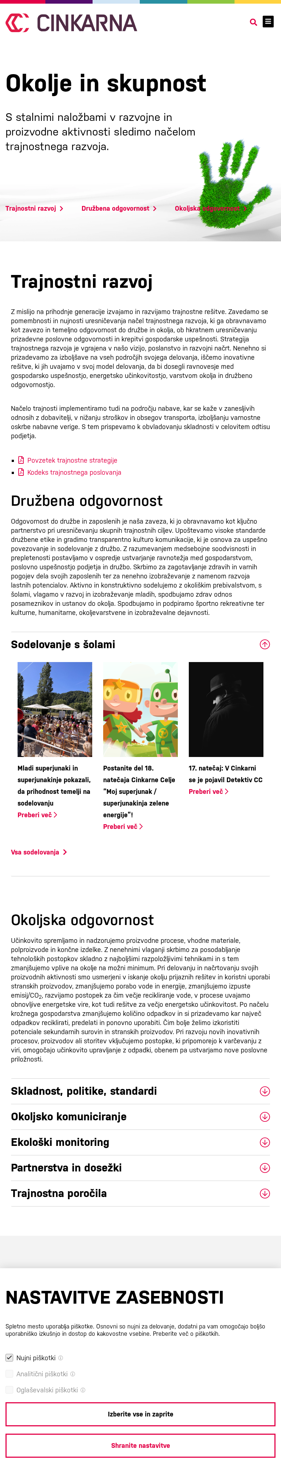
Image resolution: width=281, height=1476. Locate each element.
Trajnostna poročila (59, 1193)
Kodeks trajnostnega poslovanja (74, 472)
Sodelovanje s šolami (63, 644)
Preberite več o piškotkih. (186, 1333)
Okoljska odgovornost (207, 208)
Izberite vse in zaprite (140, 1414)
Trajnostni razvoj (30, 208)
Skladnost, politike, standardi (84, 1091)
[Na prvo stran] (71, 23)
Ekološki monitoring (60, 1142)
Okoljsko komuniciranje (69, 1116)
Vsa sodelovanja (35, 852)
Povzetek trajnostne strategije (72, 460)
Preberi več (36, 815)
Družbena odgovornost (115, 208)
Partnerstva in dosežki (66, 1167)
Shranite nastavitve (140, 1445)
